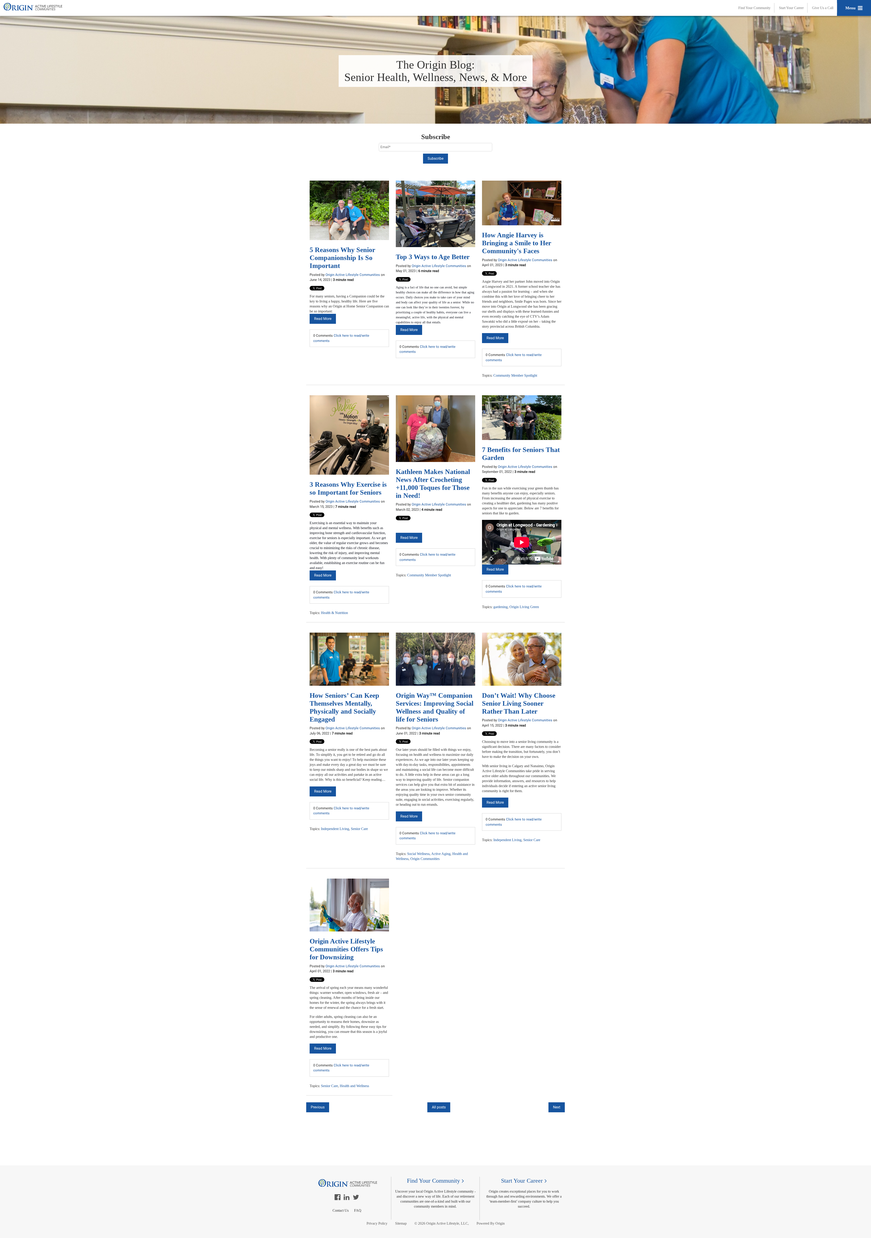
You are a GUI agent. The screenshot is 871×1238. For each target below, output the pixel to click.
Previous (318, 1107)
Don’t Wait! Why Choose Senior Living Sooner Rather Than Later (518, 703)
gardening (500, 607)
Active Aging (440, 854)
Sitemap (401, 1223)
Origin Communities (425, 859)
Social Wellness (418, 854)
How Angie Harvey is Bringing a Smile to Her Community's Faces (516, 243)
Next (556, 1107)
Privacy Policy (377, 1223)
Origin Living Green (524, 607)
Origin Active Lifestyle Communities (352, 275)
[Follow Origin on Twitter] (356, 1198)
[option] (435, 1117)
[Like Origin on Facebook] (337, 1198)
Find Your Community (754, 8)
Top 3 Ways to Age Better (433, 256)
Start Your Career (791, 8)
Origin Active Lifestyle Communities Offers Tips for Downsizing (346, 949)
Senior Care (359, 829)
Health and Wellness (354, 1086)
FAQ (357, 1210)
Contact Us (341, 1210)
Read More (322, 319)
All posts (439, 1107)
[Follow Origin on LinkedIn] (347, 1198)
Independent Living (335, 829)
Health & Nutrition (334, 613)
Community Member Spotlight (515, 375)
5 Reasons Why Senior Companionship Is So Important (342, 257)
